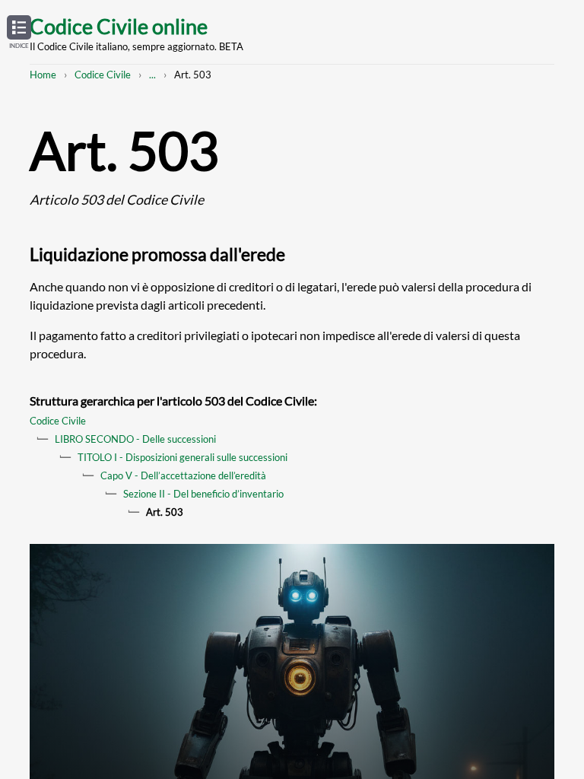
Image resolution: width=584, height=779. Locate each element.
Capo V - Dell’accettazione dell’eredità (183, 475)
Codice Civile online (119, 26)
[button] (19, 33)
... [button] (152, 74)
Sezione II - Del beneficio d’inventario (203, 494)
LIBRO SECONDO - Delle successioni (135, 439)
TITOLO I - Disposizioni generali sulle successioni (182, 457)
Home (43, 74)
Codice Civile (103, 74)
